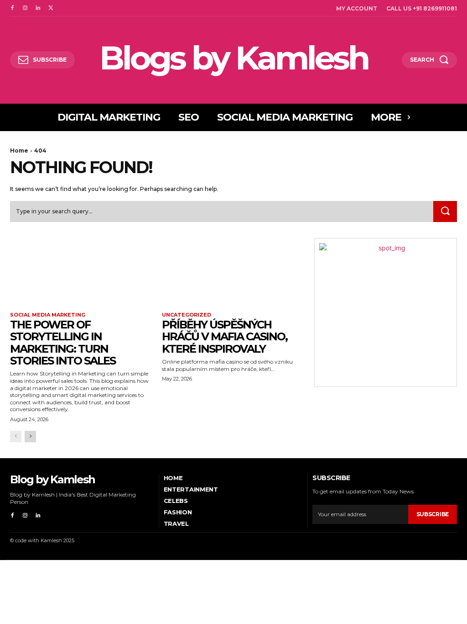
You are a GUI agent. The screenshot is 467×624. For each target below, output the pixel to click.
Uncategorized (186, 315)
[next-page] (30, 436)
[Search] (445, 211)
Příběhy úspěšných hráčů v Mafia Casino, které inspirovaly (224, 336)
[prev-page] (15, 436)
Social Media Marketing (47, 315)
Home (19, 150)
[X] (51, 8)
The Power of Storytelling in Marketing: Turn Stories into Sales (62, 342)
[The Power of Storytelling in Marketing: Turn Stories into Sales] (81, 274)
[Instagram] (25, 8)
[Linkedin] (38, 8)
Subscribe (432, 514)
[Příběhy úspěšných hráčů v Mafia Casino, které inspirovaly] (233, 274)
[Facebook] (12, 8)
